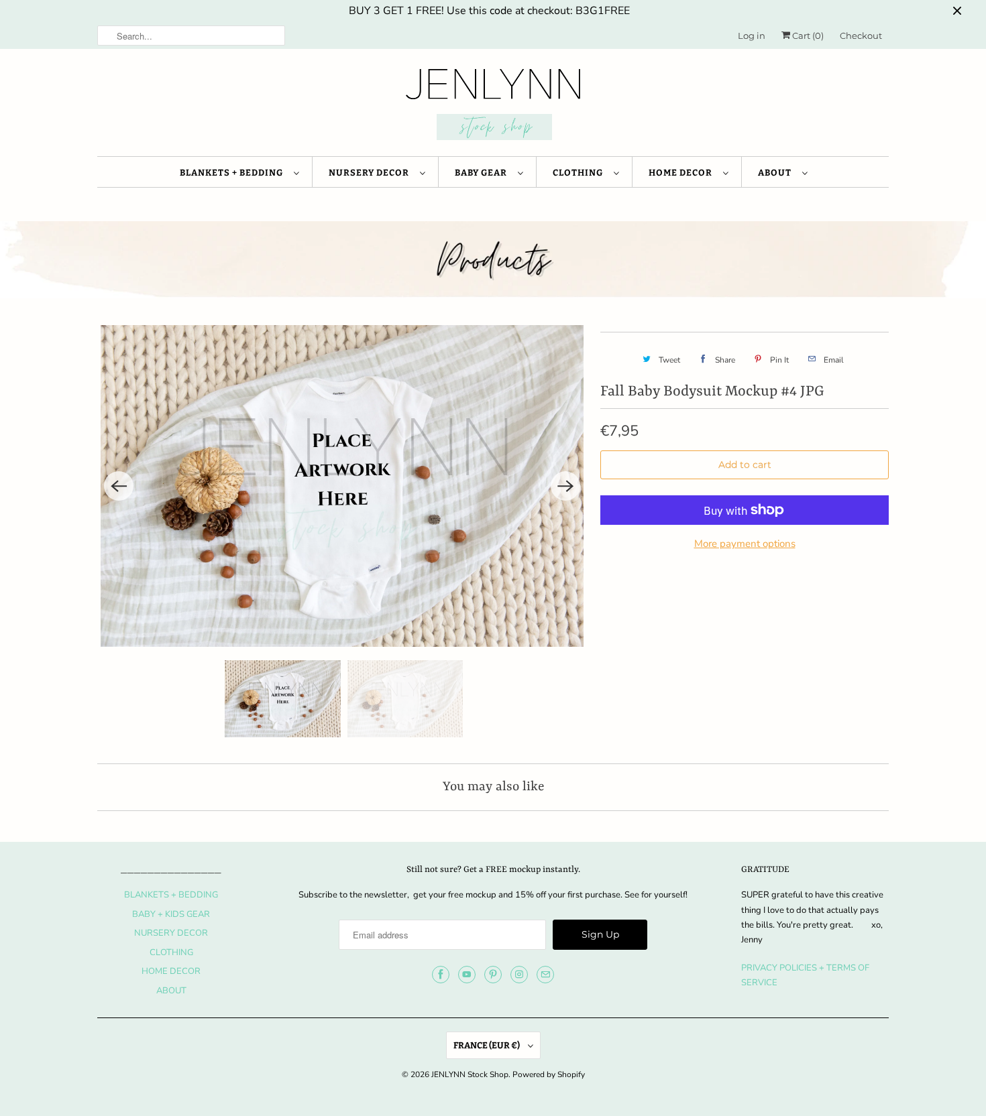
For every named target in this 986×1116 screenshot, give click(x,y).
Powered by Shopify (548, 1074)
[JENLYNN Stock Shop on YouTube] (467, 974)
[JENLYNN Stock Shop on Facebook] (440, 974)
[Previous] (118, 486)
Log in (751, 35)
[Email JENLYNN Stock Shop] (545, 974)
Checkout (861, 35)
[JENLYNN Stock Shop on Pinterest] (493, 974)
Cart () (807, 35)
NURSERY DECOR (371, 173)
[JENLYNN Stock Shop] (493, 106)
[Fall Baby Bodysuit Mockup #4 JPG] (342, 486)
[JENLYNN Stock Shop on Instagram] (519, 974)
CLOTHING (580, 173)
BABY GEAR (483, 173)
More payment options (745, 543)
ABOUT (777, 173)
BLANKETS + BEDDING (233, 173)
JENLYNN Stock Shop (469, 1074)
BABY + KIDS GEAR (171, 914)
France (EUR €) (487, 1045)
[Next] (565, 486)
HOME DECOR (682, 173)
